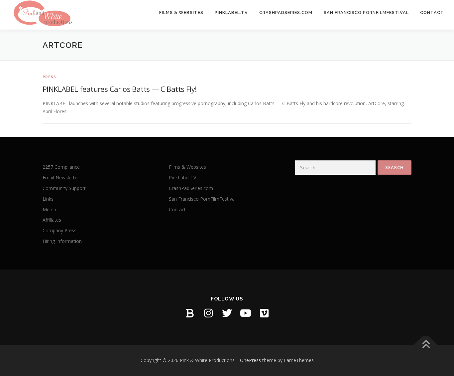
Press (49, 76)
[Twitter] (227, 313)
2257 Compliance (61, 167)
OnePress (250, 360)
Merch (49, 209)
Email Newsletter (61, 177)
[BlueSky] (190, 313)
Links (48, 199)
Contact (432, 12)
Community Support (64, 188)
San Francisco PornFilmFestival (366, 12)
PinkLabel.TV (231, 12)
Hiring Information (62, 241)
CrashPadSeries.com (285, 12)
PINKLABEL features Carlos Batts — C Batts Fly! (119, 89)
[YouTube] (246, 313)
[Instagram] (208, 313)
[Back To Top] (426, 345)
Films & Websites (181, 12)
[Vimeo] (264, 313)
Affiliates (52, 220)
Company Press (59, 230)
